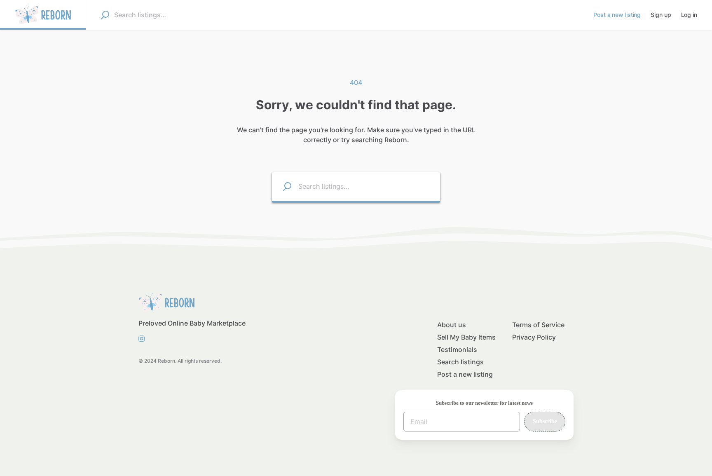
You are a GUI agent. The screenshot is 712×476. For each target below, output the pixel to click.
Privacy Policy (534, 337)
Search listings (460, 362)
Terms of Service (538, 325)
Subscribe (545, 421)
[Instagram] (144, 338)
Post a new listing (465, 374)
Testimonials (457, 349)
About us (451, 325)
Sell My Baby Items (466, 337)
